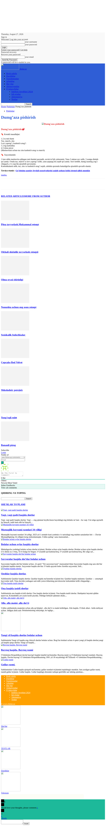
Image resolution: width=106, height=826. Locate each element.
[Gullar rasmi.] (7, 660)
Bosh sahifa (11, 73)
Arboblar (10, 81)
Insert (26, 824)
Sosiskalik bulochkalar (13, 334)
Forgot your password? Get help (14, 50)
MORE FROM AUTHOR (37, 196)
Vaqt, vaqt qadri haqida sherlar (18, 515)
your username (31, 42)
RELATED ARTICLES (12, 196)
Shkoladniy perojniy (12, 390)
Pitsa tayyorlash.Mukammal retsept (20, 224)
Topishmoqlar (12, 78)
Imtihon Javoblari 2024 (22, 91)
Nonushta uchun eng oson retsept (18, 307)
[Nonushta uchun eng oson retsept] (15, 302)
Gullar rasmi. (8, 664)
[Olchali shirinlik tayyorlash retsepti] (15, 247)
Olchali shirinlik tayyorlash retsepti (19, 252)
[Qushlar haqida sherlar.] (11, 569)
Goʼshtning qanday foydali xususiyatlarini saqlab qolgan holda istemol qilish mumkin (53, 171)
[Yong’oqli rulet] (15, 412)
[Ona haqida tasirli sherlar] (12, 583)
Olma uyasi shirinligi (12, 279)
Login (3, 452)
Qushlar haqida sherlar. (13, 573)
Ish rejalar (16, 94)
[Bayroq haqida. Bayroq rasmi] (14, 645)
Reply (4, 818)
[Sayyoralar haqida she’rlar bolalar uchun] (18, 554)
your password (31, 44)
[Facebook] (5, 183)
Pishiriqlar (11, 107)
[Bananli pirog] (15, 440)
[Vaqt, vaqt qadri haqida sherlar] (14, 510)
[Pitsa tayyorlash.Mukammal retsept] (15, 219)
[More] (42, 184)
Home (3, 107)
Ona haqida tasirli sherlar (14, 588)
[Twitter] (14, 183)
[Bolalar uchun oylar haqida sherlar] (16, 539)
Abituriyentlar (12, 86)
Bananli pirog (8, 445)
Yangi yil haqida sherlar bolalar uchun (21, 635)
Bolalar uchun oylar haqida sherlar (20, 544)
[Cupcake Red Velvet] (15, 357)
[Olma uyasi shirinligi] (15, 274)
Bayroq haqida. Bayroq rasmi (17, 650)
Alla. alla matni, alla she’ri (15, 603)
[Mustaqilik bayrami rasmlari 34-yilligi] (17, 525)
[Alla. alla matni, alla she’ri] (12, 598)
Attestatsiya (16, 97)
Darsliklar (10, 76)
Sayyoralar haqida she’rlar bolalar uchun (23, 559)
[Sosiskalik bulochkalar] (15, 330)
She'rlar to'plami (13, 504)
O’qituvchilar (12, 89)
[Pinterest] (24, 183)
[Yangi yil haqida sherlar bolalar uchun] (10, 630)
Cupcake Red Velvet (11, 362)
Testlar (14, 99)
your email (29, 57)
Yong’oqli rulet (9, 417)
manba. (4, 175)
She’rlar (10, 84)
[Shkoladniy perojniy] (15, 385)
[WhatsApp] (33, 183)
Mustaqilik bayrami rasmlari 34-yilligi (21, 529)
